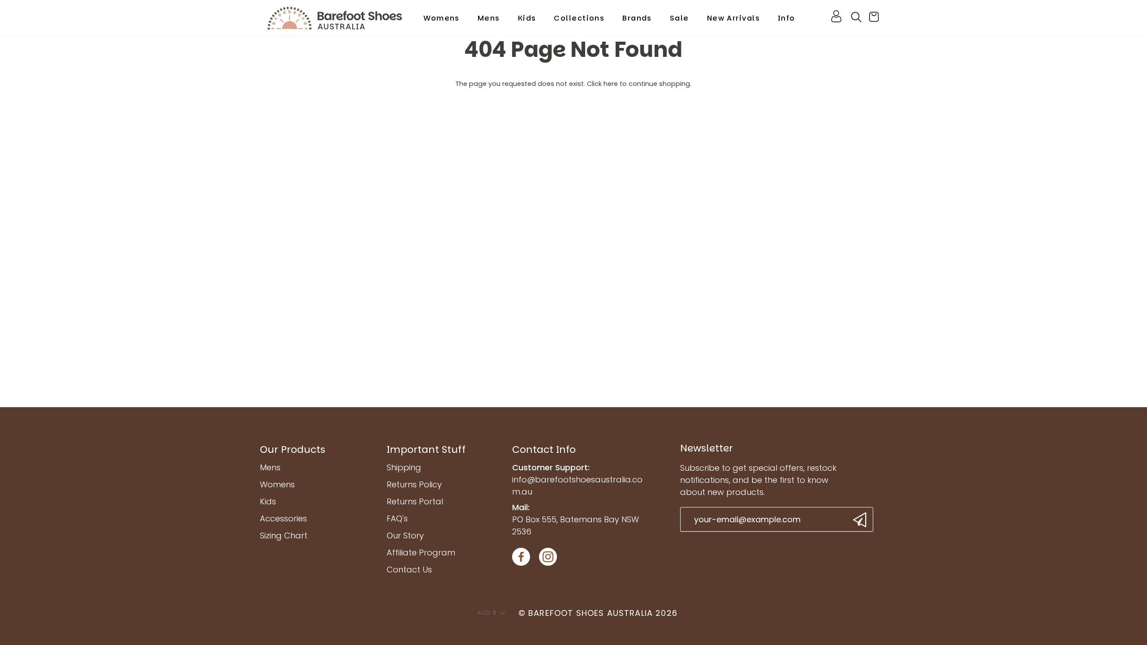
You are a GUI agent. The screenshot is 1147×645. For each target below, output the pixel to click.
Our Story (405, 535)
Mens (270, 467)
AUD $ (487, 612)
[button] (441, 18)
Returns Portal (415, 501)
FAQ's (397, 518)
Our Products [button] (292, 449)
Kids (268, 501)
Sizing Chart (283, 535)
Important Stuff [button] (426, 449)
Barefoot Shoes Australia (590, 613)
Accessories (283, 518)
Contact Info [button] (544, 449)
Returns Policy (414, 484)
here (611, 83)
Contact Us (409, 569)
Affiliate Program (421, 552)
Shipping (404, 467)
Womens (277, 484)
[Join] (859, 520)
